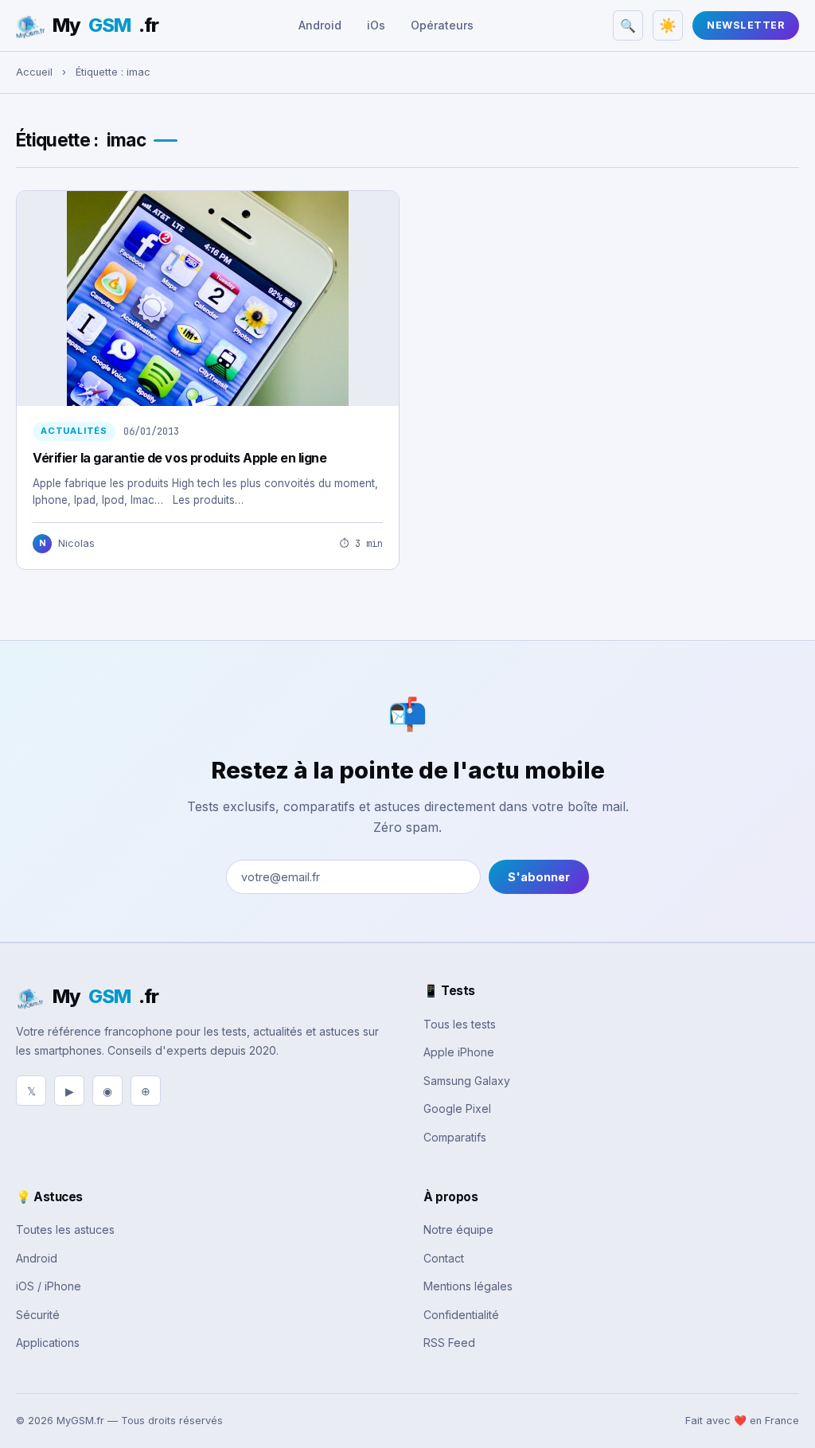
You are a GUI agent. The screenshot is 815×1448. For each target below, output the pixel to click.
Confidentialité (461, 1314)
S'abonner (539, 877)
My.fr (105, 25)
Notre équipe (458, 1229)
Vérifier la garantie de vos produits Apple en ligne (180, 458)
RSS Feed (449, 1342)
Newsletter (746, 25)
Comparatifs (454, 1137)
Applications (48, 1342)
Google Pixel (457, 1108)
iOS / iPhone (48, 1286)
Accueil (34, 72)
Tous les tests (459, 1024)
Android (319, 25)
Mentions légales (468, 1286)
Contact (443, 1258)
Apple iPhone (458, 1052)
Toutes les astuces (65, 1229)
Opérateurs (442, 25)
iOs (376, 25)
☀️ (668, 25)
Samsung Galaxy (466, 1080)
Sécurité (38, 1314)
